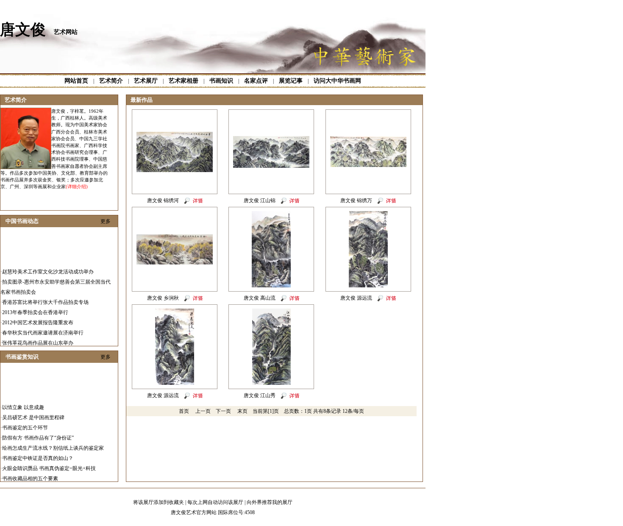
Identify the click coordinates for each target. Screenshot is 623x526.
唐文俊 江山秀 (259, 395)
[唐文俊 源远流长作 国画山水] (368, 286)
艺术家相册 (183, 81)
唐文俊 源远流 (356, 298)
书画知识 (221, 81)
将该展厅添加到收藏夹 (158, 502)
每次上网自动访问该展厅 (215, 502)
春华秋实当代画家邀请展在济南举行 (42, 328)
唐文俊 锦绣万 (356, 200)
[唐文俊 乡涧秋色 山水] (174, 263)
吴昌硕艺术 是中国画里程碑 (33, 413)
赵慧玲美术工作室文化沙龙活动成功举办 (48, 267)
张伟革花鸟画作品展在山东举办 (37, 339)
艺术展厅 (146, 81)
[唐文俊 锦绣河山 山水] (174, 170)
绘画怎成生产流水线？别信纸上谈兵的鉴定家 (53, 444)
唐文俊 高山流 (259, 298)
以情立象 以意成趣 (23, 403)
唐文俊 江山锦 (259, 200)
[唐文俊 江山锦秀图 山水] (271, 166)
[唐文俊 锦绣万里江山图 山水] (368, 165)
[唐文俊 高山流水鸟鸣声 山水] (271, 286)
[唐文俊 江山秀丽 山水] (271, 383)
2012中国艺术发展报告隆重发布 (37, 318)
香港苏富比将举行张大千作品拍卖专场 (45, 298)
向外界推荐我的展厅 (269, 502)
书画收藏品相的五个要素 (30, 474)
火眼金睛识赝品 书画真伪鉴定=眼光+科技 (49, 464)
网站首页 (76, 81)
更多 (105, 221)
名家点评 (256, 81)
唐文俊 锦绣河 (163, 200)
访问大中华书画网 (337, 81)
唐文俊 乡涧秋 (163, 298)
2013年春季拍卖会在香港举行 (35, 308)
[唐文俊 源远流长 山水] (174, 383)
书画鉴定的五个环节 (25, 423)
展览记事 (291, 81)
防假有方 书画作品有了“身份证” (38, 434)
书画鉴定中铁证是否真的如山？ (37, 454)
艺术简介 (111, 81)
